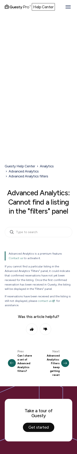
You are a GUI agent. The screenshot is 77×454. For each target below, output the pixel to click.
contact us (45, 301)
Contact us (16, 258)
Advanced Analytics (24, 171)
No (45, 329)
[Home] (18, 7)
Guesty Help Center (20, 166)
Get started (38, 427)
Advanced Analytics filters (28, 176)
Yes (32, 329)
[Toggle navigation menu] (68, 7)
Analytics (47, 166)
